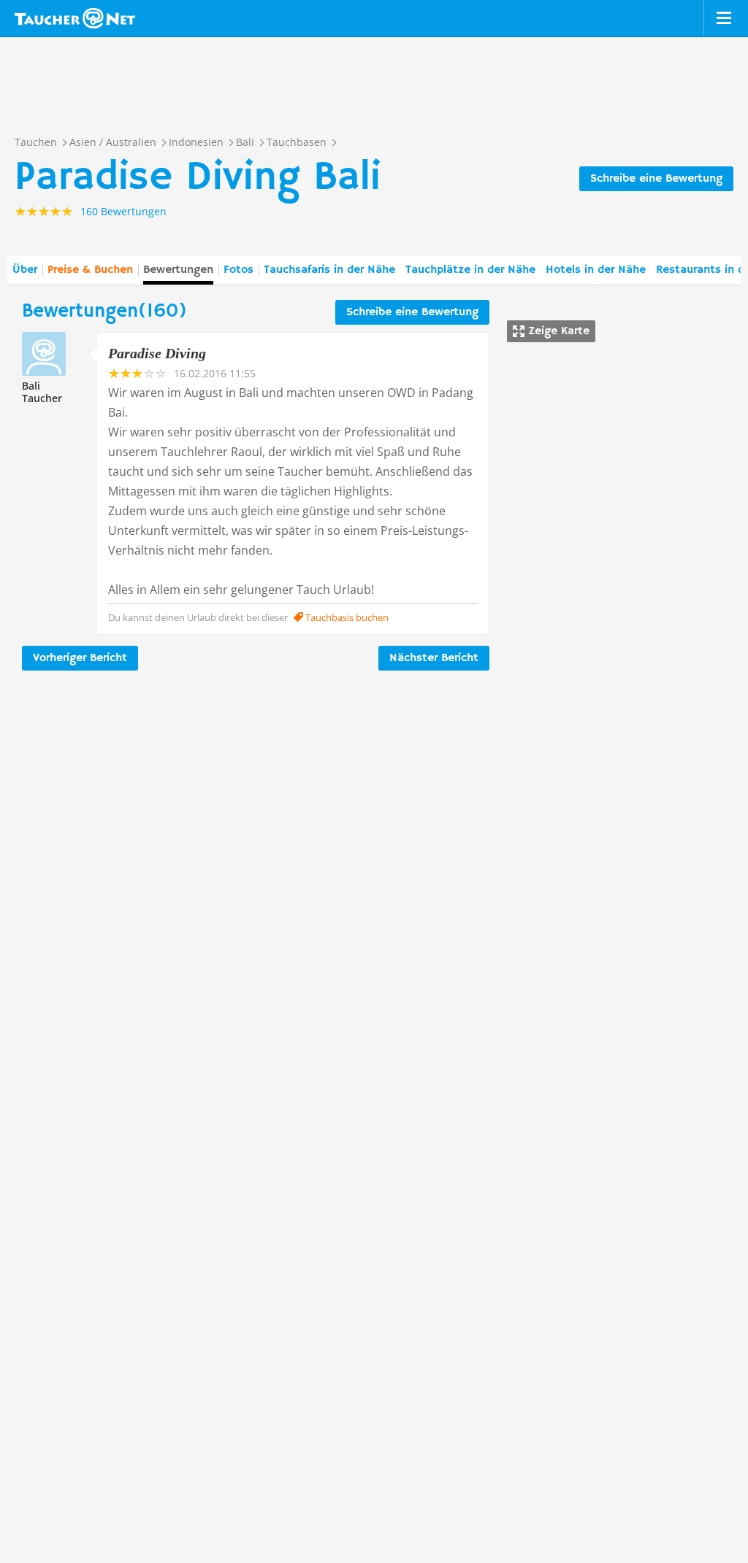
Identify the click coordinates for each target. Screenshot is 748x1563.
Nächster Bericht (433, 658)
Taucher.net (75, 18)
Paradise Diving (157, 353)
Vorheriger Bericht (80, 658)
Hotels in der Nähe (596, 270)
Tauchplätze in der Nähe (470, 270)
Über (24, 270)
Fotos (238, 270)
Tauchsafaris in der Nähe (329, 270)
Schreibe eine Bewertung (656, 178)
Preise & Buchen (90, 270)
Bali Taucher (42, 392)
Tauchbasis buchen (346, 617)
